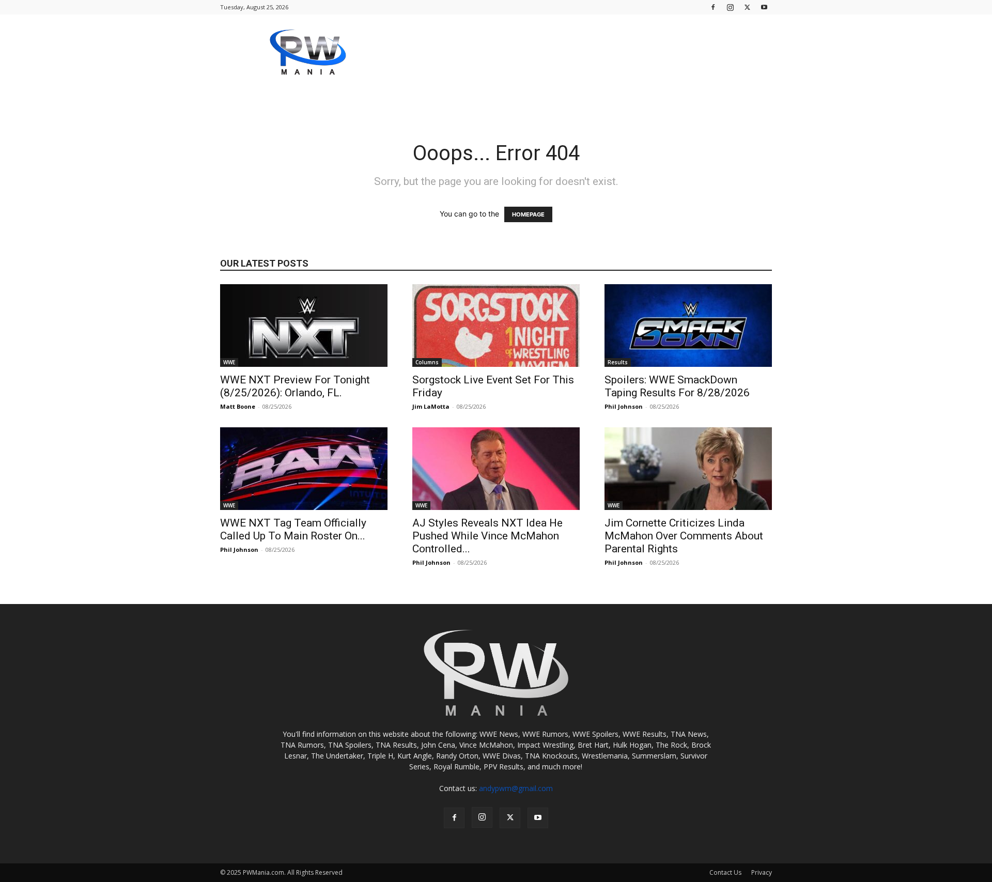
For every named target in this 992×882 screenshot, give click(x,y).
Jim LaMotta (431, 406)
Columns (427, 362)
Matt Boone (237, 406)
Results (618, 362)
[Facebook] (713, 7)
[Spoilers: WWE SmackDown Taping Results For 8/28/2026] (688, 325)
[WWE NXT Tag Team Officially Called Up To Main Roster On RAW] (304, 468)
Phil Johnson (624, 406)
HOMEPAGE (528, 214)
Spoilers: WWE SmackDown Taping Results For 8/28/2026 (677, 386)
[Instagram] (730, 7)
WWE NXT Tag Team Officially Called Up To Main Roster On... (293, 529)
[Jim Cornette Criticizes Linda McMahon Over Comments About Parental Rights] (688, 468)
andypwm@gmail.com (516, 788)
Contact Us (725, 872)
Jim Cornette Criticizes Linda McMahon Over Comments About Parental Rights (684, 536)
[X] (747, 7)
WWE (229, 362)
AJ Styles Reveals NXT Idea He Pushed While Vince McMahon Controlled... (487, 536)
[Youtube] (764, 7)
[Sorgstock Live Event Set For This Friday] (496, 325)
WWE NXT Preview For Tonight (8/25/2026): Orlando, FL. (295, 386)
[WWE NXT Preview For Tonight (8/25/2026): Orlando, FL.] (304, 325)
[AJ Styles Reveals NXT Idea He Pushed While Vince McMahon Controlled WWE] (496, 468)
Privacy (761, 872)
